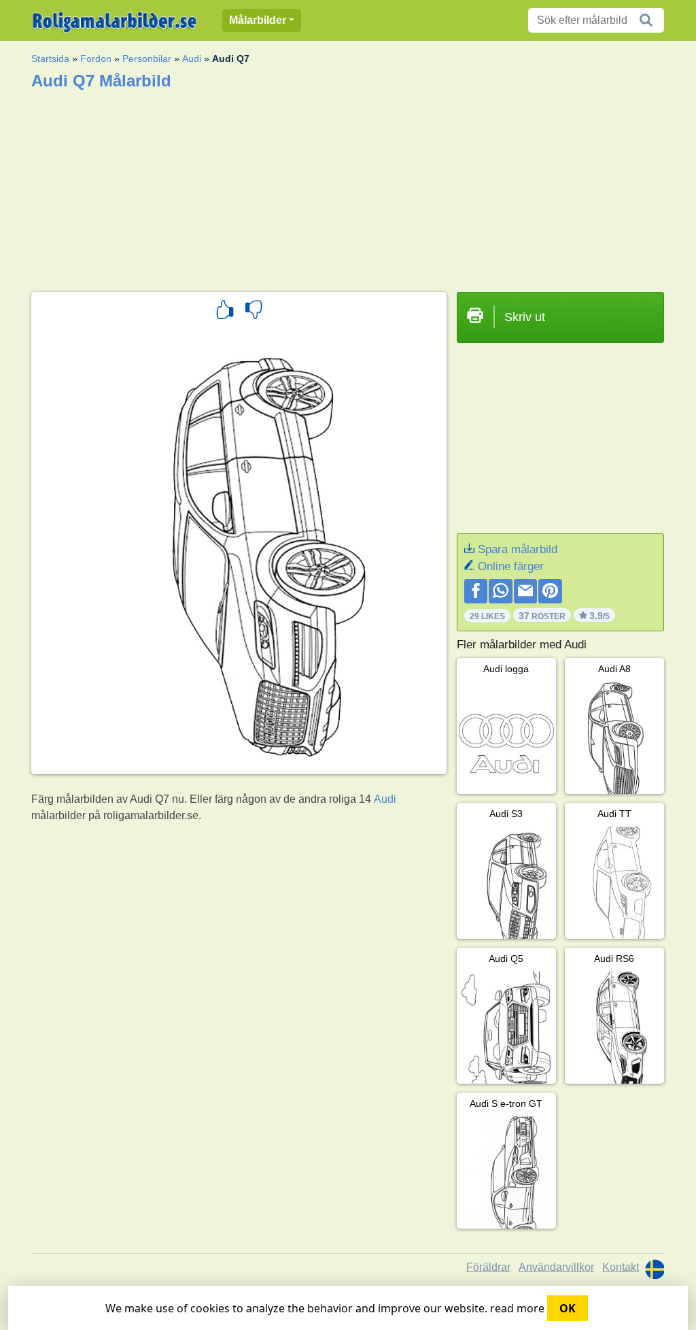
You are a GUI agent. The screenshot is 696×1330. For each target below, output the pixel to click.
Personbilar (146, 58)
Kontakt (620, 1267)
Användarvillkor (556, 1267)
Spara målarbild (517, 549)
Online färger (511, 566)
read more (517, 1308)
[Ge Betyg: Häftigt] (225, 312)
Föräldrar (488, 1267)
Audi (191, 58)
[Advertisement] (347, 186)
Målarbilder (257, 20)
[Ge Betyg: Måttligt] (253, 312)
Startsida (50, 58)
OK (567, 1308)
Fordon (95, 58)
